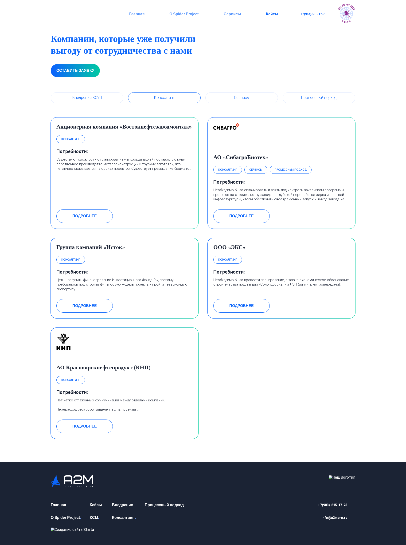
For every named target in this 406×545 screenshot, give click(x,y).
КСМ (94, 518)
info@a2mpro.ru (334, 518)
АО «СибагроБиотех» (240, 157)
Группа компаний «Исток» (90, 247)
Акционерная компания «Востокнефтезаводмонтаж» (124, 127)
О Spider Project (184, 14)
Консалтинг (164, 97)
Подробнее (84, 216)
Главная (136, 14)
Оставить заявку (75, 71)
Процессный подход (319, 97)
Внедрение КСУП (87, 97)
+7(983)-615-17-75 (313, 14)
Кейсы (272, 14)
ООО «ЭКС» (229, 247)
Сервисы (232, 14)
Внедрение (122, 505)
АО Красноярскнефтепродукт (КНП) (103, 367)
